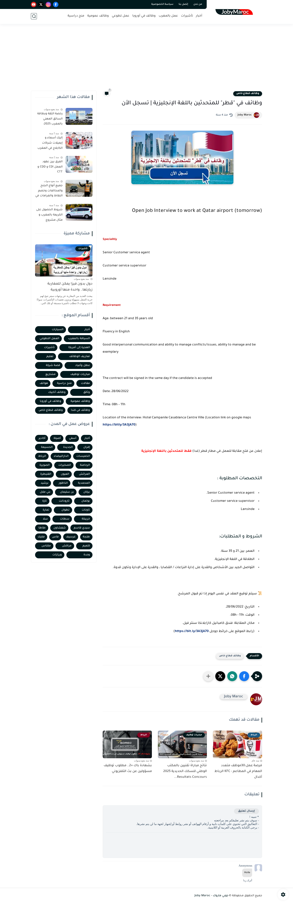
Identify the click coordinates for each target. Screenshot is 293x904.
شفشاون (59, 527)
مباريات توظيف (80, 374)
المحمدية (84, 483)
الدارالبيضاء (61, 456)
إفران (86, 447)
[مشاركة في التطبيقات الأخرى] (208, 676)
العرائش (84, 474)
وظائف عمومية (98, 16)
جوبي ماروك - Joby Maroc (211, 895)
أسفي (72, 438)
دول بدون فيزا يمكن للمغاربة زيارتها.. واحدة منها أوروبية (69, 287)
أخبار (199, 16)
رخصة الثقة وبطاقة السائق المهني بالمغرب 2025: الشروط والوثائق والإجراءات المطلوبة (49, 119)
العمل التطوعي (49, 338)
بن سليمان (67, 492)
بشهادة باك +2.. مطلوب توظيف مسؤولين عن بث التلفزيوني (128, 768)
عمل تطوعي (120, 16)
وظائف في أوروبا (144, 16)
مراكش (67, 545)
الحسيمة (47, 447)
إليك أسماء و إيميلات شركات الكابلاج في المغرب (50, 143)
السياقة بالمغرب (79, 338)
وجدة (87, 554)
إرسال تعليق (246, 811)
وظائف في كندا (80, 410)
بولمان (85, 501)
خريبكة (86, 519)
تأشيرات (187, 16)
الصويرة (44, 465)
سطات (64, 519)
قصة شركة (53, 365)
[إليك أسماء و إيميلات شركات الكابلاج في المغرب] (79, 140)
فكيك (41, 536)
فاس (55, 536)
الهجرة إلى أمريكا (79, 347)
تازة (44, 501)
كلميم (86, 545)
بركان (86, 492)
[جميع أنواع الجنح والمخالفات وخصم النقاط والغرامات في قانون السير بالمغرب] (79, 188)
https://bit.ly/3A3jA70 (192, 631)
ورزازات (57, 554)
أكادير (42, 438)
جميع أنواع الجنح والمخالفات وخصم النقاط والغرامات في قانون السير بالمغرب (49, 191)
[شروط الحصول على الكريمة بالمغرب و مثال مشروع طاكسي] (79, 212)
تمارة (46, 510)
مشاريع (50, 374)
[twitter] (41, 4)
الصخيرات (64, 465)
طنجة (86, 536)
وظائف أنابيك (57, 392)
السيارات (57, 329)
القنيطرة (45, 474)
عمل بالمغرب (168, 16)
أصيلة (57, 438)
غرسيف (71, 536)
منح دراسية (76, 16)
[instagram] (48, 4)
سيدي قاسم (82, 527)
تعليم (49, 356)
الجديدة (68, 447)
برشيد (44, 483)
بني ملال (45, 492)
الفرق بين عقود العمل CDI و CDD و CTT (50, 167)
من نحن (197, 4)
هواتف (44, 383)
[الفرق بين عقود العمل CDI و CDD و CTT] (79, 164)
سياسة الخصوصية (162, 4)
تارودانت (64, 501)
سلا (45, 519)
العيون (65, 474)
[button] (244, 676)
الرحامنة (85, 465)
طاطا (42, 527)
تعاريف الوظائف (79, 356)
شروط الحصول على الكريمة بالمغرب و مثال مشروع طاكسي (49, 215)
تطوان (65, 510)
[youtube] (33, 4)
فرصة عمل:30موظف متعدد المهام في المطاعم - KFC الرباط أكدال (238, 771)
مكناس (46, 545)
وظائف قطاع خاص (247, 93)
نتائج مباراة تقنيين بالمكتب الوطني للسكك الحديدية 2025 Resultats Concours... (185, 771)
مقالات (85, 383)
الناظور (63, 483)
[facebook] (55, 4)
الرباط (42, 456)
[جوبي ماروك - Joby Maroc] (235, 12)
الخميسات (83, 456)
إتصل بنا (183, 4)
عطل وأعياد (82, 365)
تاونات (86, 510)
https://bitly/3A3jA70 (119, 425)
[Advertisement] (146, 60)
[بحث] (34, 16)
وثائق (86, 392)
